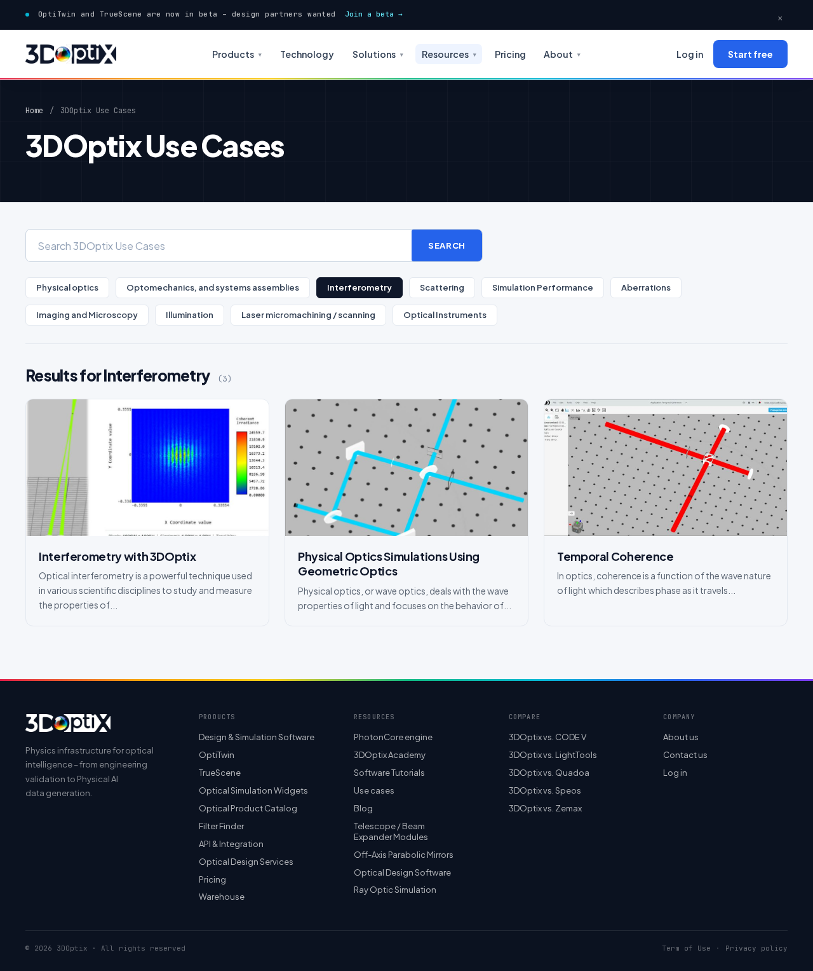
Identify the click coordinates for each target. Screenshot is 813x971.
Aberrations (646, 287)
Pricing (510, 54)
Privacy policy (756, 948)
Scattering (442, 287)
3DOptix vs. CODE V (547, 737)
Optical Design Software (402, 872)
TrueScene (220, 773)
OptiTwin (216, 755)
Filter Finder (221, 826)
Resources (449, 54)
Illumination (189, 315)
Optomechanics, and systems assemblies (212, 287)
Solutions (378, 54)
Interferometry (359, 287)
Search (447, 245)
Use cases (374, 790)
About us (681, 737)
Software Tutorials (389, 773)
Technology (307, 54)
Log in (689, 54)
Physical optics (67, 287)
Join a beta (374, 14)
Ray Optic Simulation (395, 890)
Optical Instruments (445, 315)
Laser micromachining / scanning (308, 315)
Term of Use (686, 948)
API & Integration (231, 844)
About (562, 54)
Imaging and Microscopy (87, 315)
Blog (363, 808)
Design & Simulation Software (256, 737)
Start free (750, 54)
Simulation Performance (542, 287)
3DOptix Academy (390, 755)
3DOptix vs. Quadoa (549, 773)
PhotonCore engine (393, 737)
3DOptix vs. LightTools (553, 755)
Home (34, 110)
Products (237, 54)
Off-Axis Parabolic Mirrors (404, 855)
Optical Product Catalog (248, 808)
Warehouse (222, 897)
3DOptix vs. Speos (545, 790)
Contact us (685, 755)
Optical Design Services (246, 862)
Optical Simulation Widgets (253, 790)
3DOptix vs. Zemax (545, 808)
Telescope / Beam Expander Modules (391, 831)
